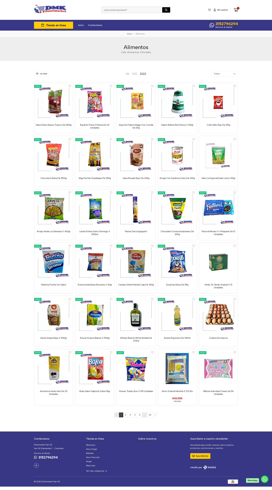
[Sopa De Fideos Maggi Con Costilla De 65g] (136, 102)
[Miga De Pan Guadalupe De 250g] (94, 155)
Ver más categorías (95, 471)
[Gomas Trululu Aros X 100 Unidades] (136, 368)
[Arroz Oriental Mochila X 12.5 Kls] (177, 368)
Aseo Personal (92, 457)
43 (150, 415)
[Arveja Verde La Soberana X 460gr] (53, 208)
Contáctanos (95, 25)
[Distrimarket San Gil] (50, 10)
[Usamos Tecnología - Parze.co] (203, 467)
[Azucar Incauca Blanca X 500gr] (94, 315)
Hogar (89, 461)
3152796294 (226, 24)
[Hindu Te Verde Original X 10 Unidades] (218, 262)
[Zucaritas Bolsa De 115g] (177, 262)
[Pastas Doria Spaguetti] (136, 208)
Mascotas (90, 465)
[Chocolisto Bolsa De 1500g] (53, 155)
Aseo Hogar (91, 449)
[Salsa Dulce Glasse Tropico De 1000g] (53, 102)
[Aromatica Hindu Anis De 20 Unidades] (53, 368)
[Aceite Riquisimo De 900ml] (177, 315)
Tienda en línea (56, 25)
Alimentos (90, 445)
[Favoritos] (209, 10)
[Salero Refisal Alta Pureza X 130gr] (177, 102)
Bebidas (90, 453)
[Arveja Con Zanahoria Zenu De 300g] (177, 155)
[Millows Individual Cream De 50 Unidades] (218, 368)
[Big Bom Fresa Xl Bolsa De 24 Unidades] (94, 102)
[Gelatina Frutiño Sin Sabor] (53, 262)
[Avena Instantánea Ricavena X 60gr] (94, 262)
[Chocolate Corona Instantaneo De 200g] (177, 208)
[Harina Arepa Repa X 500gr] (53, 315)
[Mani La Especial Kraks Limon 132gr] (218, 155)
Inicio (81, 25)
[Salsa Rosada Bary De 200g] (136, 155)
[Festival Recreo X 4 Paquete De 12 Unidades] (218, 208)
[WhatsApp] (36, 465)
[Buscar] (166, 10)
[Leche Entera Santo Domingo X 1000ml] (94, 208)
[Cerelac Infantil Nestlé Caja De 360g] (136, 262)
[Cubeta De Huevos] (218, 315)
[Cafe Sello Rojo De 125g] (218, 102)
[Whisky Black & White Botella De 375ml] (136, 315)
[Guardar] (70, 86)
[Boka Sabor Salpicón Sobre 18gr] (94, 368)
